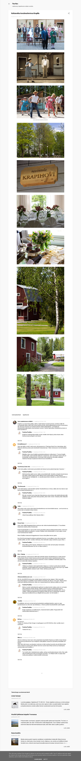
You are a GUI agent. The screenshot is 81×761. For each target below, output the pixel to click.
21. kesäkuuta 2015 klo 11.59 (38, 432)
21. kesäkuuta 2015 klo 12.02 (38, 452)
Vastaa (20, 440)
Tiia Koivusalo (21, 486)
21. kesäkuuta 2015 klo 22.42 (38, 512)
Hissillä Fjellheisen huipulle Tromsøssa (24, 714)
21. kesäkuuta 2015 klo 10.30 (39, 421)
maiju (19, 506)
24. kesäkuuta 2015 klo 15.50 (28, 637)
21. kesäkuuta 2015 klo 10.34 (33, 444)
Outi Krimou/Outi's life (24, 466)
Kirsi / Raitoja (21, 554)
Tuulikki (20, 601)
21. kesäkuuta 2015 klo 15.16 (32, 486)
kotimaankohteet (16, 415)
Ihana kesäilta (15, 733)
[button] (69, 13)
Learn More (38, 759)
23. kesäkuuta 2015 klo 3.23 (28, 619)
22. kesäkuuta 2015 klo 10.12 (38, 542)
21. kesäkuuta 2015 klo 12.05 (38, 471)
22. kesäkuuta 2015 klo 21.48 (29, 601)
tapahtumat (26, 415)
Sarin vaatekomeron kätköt (25, 421)
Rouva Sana (21, 523)
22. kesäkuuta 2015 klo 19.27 (39, 577)
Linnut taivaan (16, 696)
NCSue (20, 619)
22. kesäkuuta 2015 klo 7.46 (31, 523)
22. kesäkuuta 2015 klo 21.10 (38, 584)
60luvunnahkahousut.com (25, 577)
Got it (45, 759)
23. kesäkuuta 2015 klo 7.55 (38, 607)
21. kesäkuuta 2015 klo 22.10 (27, 506)
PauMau (15, 3)
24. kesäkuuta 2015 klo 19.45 (38, 649)
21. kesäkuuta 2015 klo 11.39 (37, 466)
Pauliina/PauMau (27, 432)
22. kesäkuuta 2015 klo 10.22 (32, 554)
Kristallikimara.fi (22, 444)
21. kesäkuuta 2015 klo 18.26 (38, 493)
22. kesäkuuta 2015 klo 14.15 (38, 563)
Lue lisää (67, 709)
